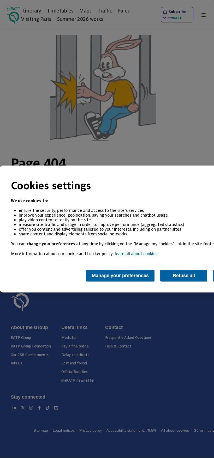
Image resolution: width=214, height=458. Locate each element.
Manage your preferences (120, 275)
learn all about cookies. (136, 253)
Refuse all (184, 275)
